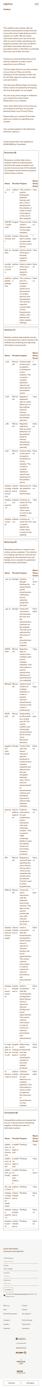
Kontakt (24, 1309)
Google (15, 250)
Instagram (6, 1320)
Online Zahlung (27, 1320)
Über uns (6, 1305)
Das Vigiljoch (26, 1314)
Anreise (24, 1305)
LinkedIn (6, 1324)
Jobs (4, 1309)
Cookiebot (21, 144)
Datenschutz (26, 1324)
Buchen (12, 1383)
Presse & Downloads (10, 1314)
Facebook (6, 1328)
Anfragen (30, 1383)
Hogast (15, 222)
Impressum (26, 1328)
